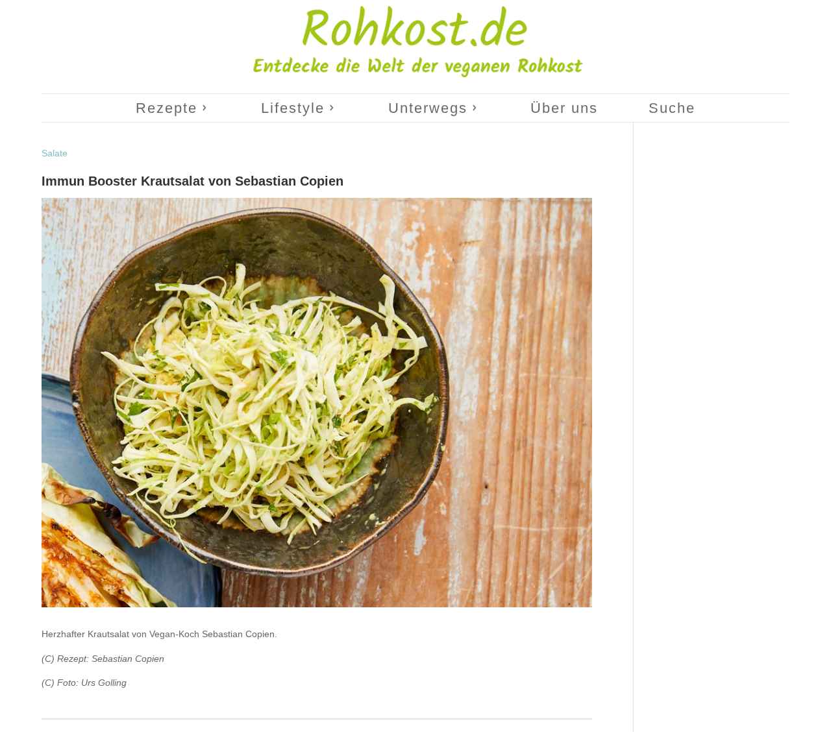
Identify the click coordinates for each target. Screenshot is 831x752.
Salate (55, 153)
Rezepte (166, 108)
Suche (672, 108)
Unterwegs (427, 108)
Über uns (564, 108)
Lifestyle (293, 108)
